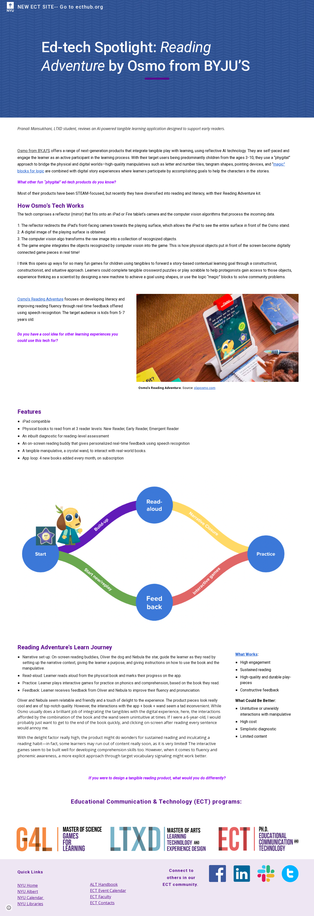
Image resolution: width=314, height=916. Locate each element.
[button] (8, 907)
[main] (156, 58)
